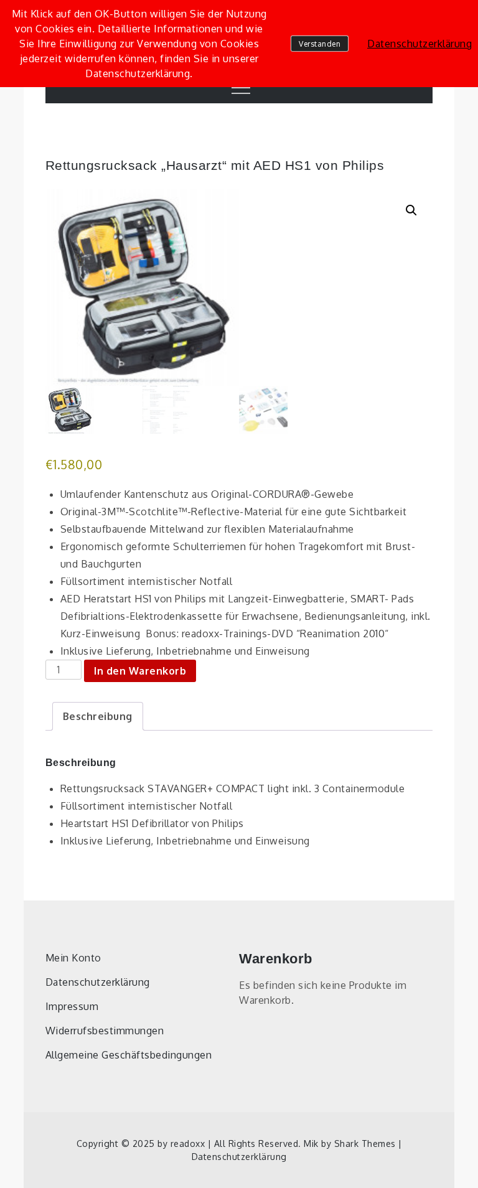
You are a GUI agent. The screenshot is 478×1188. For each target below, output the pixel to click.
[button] (411, 210)
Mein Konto (73, 958)
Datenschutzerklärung (97, 982)
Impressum (72, 1006)
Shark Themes (366, 1143)
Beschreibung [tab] (98, 716)
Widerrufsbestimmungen (104, 1030)
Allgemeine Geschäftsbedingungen (128, 1055)
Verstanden (319, 44)
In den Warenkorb (140, 671)
